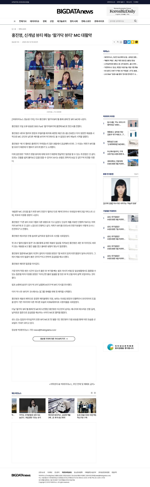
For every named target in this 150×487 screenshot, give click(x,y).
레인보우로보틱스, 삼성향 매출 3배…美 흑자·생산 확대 (52, 416)
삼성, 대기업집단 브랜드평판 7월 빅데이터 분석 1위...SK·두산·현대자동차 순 (116, 228)
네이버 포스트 (111, 2)
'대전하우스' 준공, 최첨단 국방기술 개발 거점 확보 (121, 67)
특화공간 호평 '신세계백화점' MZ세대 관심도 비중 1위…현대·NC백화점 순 (115, 143)
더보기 (136, 174)
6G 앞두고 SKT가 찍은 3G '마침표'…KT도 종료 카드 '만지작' (121, 71)
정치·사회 (74, 21)
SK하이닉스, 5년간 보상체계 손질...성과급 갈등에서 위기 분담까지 (121, 57)
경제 (45, 21)
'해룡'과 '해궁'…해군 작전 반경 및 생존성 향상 (119, 61)
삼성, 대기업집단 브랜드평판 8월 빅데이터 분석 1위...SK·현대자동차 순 (116, 218)
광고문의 (56, 472)
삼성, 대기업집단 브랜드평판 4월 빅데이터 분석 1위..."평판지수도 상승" (116, 257)
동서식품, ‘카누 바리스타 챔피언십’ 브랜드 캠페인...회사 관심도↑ (116, 123)
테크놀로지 (61, 21)
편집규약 (114, 472)
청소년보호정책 (78, 472)
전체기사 (22, 21)
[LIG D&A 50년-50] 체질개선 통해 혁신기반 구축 (83, 416)
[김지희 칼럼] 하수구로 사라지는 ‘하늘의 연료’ (120, 203)
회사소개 (128, 2)
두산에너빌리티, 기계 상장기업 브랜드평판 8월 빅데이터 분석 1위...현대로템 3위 (116, 152)
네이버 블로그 (121, 2)
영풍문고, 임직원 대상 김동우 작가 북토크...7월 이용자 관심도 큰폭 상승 (116, 133)
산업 (52, 21)
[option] (26, 408)
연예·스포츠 (86, 21)
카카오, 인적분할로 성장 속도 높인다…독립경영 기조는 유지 (22, 416)
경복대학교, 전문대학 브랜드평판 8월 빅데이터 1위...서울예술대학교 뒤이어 (116, 162)
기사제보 (135, 2)
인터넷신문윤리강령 (103, 472)
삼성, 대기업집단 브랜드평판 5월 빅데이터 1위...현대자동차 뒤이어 (116, 247)
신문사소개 (42, 472)
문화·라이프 (99, 21)
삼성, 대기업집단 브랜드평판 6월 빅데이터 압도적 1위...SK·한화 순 (116, 237)
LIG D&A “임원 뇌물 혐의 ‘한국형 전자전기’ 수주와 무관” (121, 74)
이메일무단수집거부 (90, 472)
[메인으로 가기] (21, 476)
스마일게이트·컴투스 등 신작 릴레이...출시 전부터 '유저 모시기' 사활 (121, 64)
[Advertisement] (31, 186)
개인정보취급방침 (67, 472)
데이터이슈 (34, 21)
